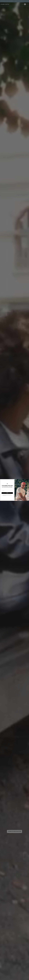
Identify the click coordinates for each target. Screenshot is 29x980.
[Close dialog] (28, 479)
